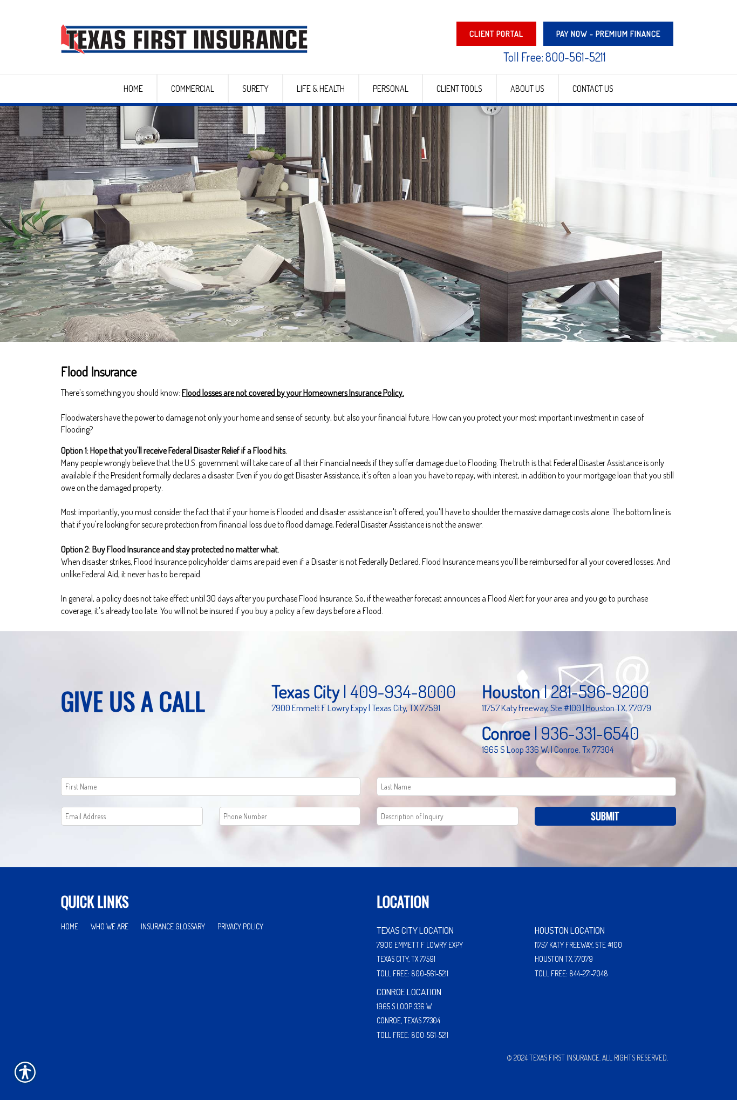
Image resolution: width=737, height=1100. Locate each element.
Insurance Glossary (173, 926)
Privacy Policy (240, 926)
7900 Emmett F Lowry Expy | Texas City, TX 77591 (355, 707)
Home (69, 926)
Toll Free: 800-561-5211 (554, 56)
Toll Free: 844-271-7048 (571, 973)
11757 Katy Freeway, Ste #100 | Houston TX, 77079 (566, 707)
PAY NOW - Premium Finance (608, 34)
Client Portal (496, 34)
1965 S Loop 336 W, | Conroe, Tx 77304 (548, 749)
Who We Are (109, 926)
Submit (605, 816)
